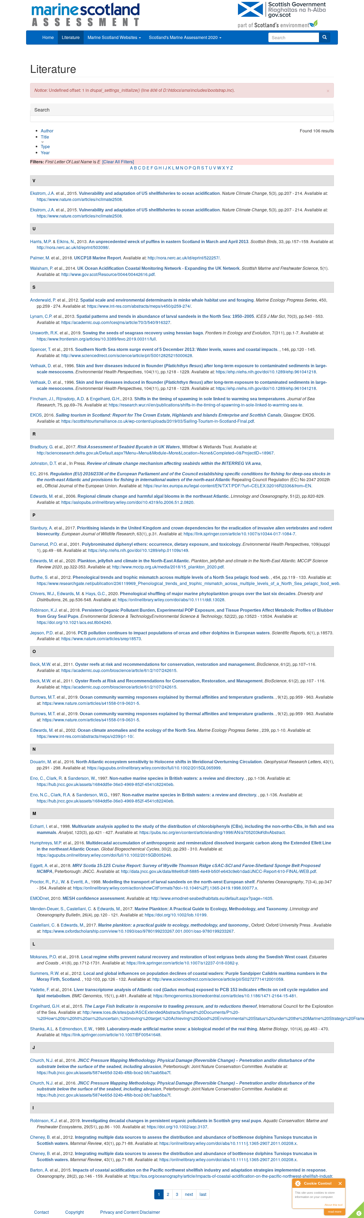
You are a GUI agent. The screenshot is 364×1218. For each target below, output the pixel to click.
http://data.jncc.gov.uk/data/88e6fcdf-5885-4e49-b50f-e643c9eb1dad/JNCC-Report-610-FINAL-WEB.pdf (218, 871)
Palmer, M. (40, 258)
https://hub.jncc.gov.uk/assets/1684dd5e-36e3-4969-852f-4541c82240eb (105, 784)
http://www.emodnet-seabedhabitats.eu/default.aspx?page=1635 (211, 898)
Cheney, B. (40, 1137)
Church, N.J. (42, 1060)
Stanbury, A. (41, 528)
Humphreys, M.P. (46, 843)
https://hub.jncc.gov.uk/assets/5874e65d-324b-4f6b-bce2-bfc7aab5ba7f (103, 1072)
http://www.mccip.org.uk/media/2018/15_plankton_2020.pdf (168, 567)
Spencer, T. (40, 349)
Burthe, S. (39, 577)
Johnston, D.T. (43, 463)
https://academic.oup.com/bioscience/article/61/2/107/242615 (118, 670)
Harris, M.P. (41, 241)
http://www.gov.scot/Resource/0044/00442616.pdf (108, 274)
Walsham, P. (41, 268)
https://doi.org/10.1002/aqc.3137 (177, 1127)
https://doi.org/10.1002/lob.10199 (176, 915)
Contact (41, 1212)
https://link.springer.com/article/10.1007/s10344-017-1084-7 (239, 534)
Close (340, 1183)
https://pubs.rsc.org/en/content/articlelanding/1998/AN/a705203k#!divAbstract (212, 832)
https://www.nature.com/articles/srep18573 (101, 638)
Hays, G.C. (96, 593)
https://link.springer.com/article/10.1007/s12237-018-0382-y (182, 963)
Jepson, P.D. (42, 633)
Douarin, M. (41, 761)
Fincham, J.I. (42, 399)
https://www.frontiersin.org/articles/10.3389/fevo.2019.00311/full (96, 339)
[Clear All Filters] (118, 162)
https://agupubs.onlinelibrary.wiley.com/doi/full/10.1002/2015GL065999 (154, 768)
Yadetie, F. (40, 989)
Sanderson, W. (82, 778)
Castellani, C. (79, 908)
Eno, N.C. (39, 795)
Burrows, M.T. (43, 697)
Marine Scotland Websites (113, 37)
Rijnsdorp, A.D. (70, 399)
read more (334, 1211)
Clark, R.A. (61, 795)
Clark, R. (54, 778)
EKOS (36, 415)
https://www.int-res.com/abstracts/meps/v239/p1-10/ (85, 736)
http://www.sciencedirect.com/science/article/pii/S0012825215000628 (126, 355)
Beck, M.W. (40, 664)
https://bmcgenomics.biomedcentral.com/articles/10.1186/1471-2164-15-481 (224, 995)
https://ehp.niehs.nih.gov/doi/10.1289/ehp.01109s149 (138, 550)
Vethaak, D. (41, 365)
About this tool (333, 1204)
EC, (33, 473)
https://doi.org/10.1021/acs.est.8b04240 (74, 622)
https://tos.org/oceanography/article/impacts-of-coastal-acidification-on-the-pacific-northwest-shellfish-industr (230, 1176)
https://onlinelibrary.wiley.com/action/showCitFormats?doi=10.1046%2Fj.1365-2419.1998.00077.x (165, 888)
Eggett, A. (39, 865)
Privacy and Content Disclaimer (130, 1212)
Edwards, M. (42, 496)
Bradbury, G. (42, 447)
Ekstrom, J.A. (42, 193)
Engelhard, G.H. (105, 399)
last (203, 1194)
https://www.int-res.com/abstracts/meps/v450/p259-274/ (139, 306)
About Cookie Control (297, 1183)
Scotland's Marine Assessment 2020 (184, 37)
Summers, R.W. (44, 973)
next (189, 1194)
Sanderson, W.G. (92, 795)
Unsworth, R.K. (44, 333)
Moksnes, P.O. (43, 957)
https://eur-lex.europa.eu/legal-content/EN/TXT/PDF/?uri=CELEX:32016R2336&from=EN (227, 486)
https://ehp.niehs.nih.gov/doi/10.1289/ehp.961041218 (266, 372)
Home (48, 37)
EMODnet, (40, 898)
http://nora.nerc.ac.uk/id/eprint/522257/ (184, 258)
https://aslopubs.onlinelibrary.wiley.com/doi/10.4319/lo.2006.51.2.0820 (127, 502)
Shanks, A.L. (42, 1029)
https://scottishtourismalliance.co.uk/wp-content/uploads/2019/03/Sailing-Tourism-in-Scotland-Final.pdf (157, 421)
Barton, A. (39, 1170)
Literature (71, 37)
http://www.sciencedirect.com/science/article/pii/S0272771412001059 (217, 979)
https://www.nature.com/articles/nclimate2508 (79, 199)
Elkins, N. (66, 241)
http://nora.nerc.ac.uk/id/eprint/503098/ (73, 247)
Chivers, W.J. (42, 593)
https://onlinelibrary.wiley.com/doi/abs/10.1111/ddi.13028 (171, 599)
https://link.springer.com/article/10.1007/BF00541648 (110, 1034)
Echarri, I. (39, 826)
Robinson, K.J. (44, 610)
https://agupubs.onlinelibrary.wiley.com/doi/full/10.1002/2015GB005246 (104, 855)
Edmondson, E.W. (76, 1029)
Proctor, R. (40, 882)
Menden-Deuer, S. (47, 908)
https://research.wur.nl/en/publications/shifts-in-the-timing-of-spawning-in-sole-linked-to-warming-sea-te (205, 405)
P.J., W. (59, 882)
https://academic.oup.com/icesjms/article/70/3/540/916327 (115, 322)
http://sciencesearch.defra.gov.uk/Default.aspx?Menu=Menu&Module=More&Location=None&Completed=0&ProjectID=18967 (155, 453)
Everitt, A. (80, 882)
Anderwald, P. (43, 300)
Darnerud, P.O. (44, 544)
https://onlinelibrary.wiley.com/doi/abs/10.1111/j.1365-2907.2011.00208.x (228, 1143)
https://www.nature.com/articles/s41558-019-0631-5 (90, 703)
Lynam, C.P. (41, 316)
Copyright (74, 1212)
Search (42, 109)
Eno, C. (37, 778)
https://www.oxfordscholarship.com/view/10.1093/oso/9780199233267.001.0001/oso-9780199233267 (138, 931)
